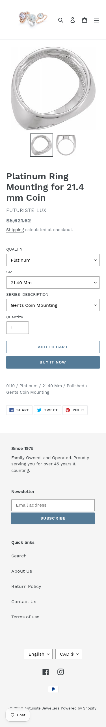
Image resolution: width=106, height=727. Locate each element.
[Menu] (96, 20)
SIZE (10, 272)
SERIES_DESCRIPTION (27, 294)
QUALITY (14, 249)
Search (19, 556)
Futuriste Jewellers (42, 708)
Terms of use (25, 616)
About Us (21, 571)
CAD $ (67, 654)
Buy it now (53, 362)
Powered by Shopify (78, 708)
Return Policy (26, 586)
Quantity (14, 317)
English (36, 654)
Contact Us (23, 601)
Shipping (15, 229)
